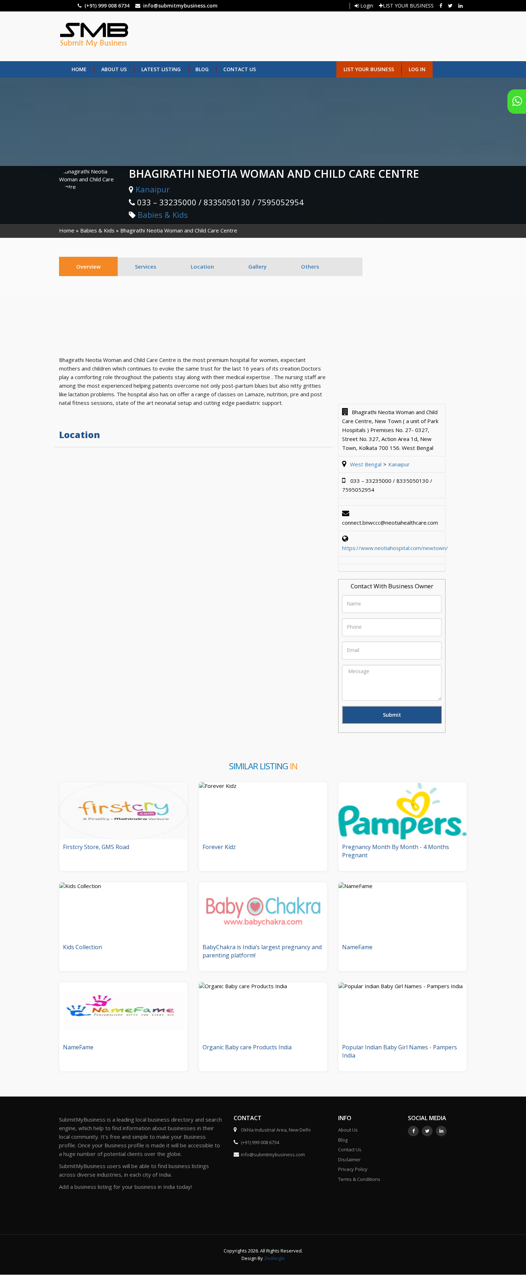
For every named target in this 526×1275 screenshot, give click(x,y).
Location (202, 266)
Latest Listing (161, 69)
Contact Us (239, 69)
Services (145, 266)
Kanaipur (153, 189)
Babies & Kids (163, 214)
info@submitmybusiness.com (180, 5)
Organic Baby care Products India (247, 1047)
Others (310, 266)
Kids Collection (82, 947)
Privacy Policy (352, 1169)
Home (79, 69)
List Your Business (369, 69)
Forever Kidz (219, 847)
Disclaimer (349, 1159)
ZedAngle (274, 1258)
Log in (417, 69)
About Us (114, 69)
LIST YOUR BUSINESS (408, 5)
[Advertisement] (294, 35)
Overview (88, 266)
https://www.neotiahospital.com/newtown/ (395, 547)
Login (366, 5)
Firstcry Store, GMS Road (96, 847)
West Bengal (365, 464)
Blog (202, 69)
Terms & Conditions (359, 1179)
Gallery (257, 266)
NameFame (357, 947)
